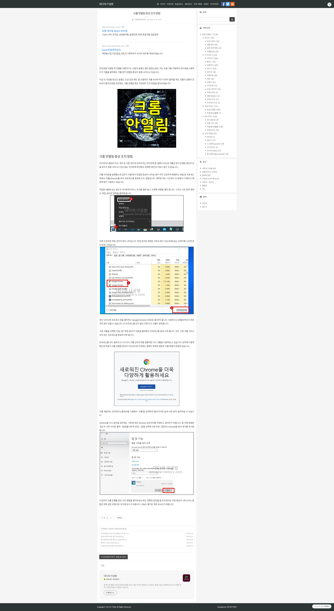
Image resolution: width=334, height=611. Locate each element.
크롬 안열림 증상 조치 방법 (146, 13)
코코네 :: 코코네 (208, 182)
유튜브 (206, 4)
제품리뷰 (212, 75)
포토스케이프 (214, 89)
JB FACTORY (232, 607)
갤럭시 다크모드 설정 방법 (109, 543)
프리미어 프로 (213, 102)
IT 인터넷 (104, 529)
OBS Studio (213, 96)
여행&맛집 (213, 51)
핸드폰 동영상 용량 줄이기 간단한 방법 (113, 539)
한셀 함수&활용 (214, 113)
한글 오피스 (211, 106)
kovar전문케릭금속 (111, 49)
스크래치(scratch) (215, 143)
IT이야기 (111, 529)
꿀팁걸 (204, 185)
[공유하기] (107, 518)
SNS (210, 79)
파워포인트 (213, 130)
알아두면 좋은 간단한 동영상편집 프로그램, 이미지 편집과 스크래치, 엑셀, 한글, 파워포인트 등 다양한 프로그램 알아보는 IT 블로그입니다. (142, 586)
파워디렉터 (212, 92)
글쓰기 (204, 206)
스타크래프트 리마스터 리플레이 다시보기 (114, 533)
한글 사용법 (213, 109)
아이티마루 (214, 4)
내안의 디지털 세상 (209, 168)
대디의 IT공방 (106, 4)
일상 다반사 (213, 41)
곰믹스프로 (213, 99)
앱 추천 (211, 72)
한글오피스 (179, 4)
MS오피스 (188, 4)
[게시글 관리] (110, 518)
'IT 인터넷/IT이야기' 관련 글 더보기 (113, 557)
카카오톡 (212, 85)
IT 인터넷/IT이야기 (140, 19)
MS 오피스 (210, 116)
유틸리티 (212, 65)
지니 (203, 189)
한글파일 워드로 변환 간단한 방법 (111, 546)
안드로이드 (212, 147)
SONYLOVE (206, 175)
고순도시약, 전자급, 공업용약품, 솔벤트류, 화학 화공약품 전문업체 (130, 34)
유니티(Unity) (214, 150)
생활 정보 (212, 44)
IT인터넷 (170, 4)
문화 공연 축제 (214, 48)
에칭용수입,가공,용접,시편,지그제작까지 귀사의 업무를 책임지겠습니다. (132, 53)
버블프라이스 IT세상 (209, 172)
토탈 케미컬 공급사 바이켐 (114, 30)
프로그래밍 (198, 4)
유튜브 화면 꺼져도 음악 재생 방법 (111, 536)
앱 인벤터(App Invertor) (218, 154)
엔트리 (211, 140)
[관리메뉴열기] (329, 5)
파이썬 (211, 137)
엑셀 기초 (212, 123)
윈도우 (212, 68)
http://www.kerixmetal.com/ (113, 46)
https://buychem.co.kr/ (111, 27)
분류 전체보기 (210, 34)
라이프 (162, 4)
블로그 (211, 61)
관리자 (204, 203)
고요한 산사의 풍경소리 (210, 178)
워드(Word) (213, 119)
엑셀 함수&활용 (215, 126)
